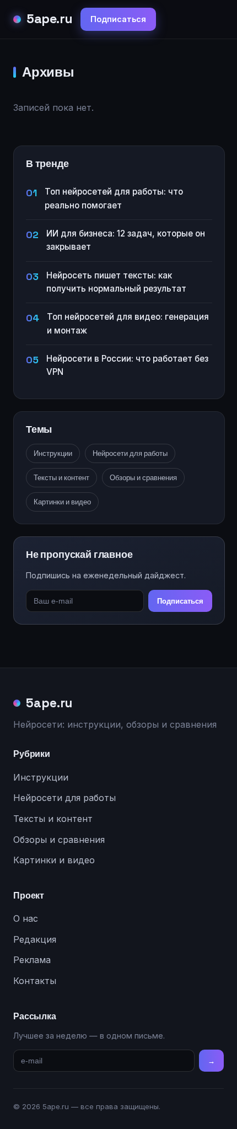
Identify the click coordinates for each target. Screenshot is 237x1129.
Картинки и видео (62, 502)
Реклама (32, 959)
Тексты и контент (61, 477)
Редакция (34, 939)
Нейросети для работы (130, 453)
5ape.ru (49, 18)
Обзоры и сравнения (143, 477)
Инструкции (53, 453)
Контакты (34, 980)
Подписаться (118, 19)
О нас (25, 918)
